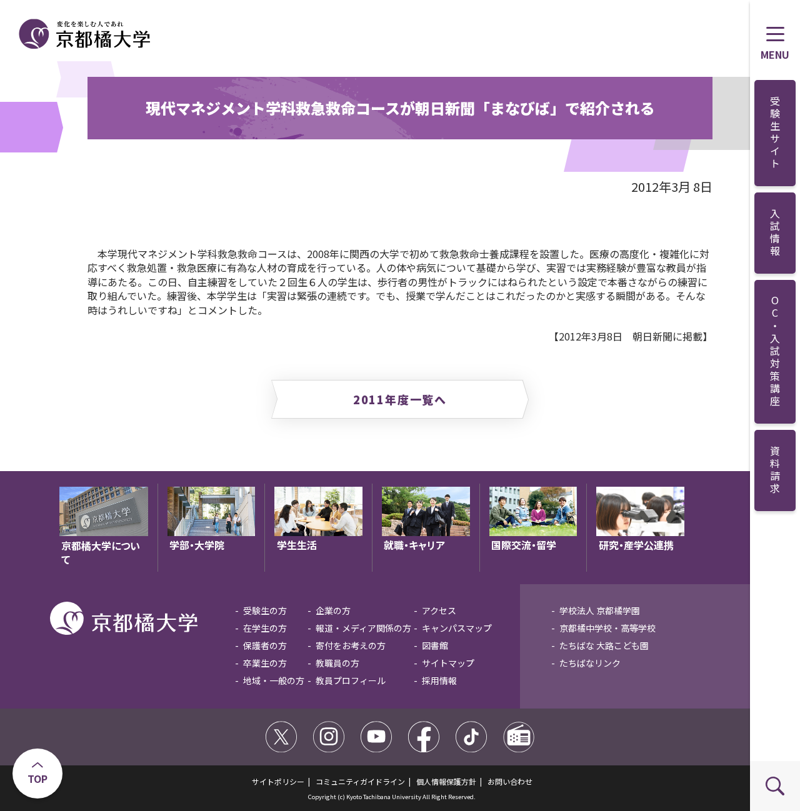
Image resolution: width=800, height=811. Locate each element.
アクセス (439, 610)
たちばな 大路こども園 (604, 645)
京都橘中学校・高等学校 (607, 628)
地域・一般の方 (273, 680)
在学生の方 (265, 628)
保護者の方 (265, 645)
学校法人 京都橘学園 (599, 610)
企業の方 (333, 610)
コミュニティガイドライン (360, 781)
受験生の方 (265, 610)
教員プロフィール (351, 680)
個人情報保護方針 (446, 781)
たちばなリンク (590, 663)
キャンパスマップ (457, 628)
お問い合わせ (510, 781)
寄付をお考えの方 (351, 645)
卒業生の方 (265, 663)
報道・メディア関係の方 (363, 628)
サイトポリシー (278, 781)
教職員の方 (337, 663)
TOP (38, 778)
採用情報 (439, 680)
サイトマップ (448, 663)
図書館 (435, 645)
